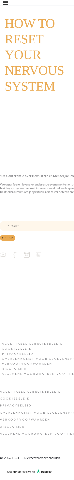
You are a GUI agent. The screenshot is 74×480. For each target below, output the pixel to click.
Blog (3, 288)
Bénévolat (6, 302)
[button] (32, 343)
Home (4, 267)
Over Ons (6, 281)
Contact (5, 317)
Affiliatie (5, 310)
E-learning (7, 274)
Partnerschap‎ (8, 296)
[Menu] (5, 3)
